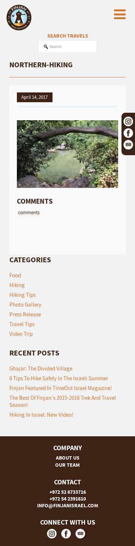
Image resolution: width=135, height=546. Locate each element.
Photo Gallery (25, 304)
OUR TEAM (67, 464)
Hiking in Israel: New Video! (41, 414)
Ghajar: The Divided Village (40, 368)
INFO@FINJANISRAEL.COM (67, 505)
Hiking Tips (22, 294)
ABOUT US (68, 457)
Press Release (25, 314)
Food (15, 275)
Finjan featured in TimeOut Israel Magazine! (60, 388)
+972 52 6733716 (68, 492)
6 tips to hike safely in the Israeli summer (58, 378)
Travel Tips (21, 324)
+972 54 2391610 (68, 498)
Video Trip (21, 333)
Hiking (17, 285)
